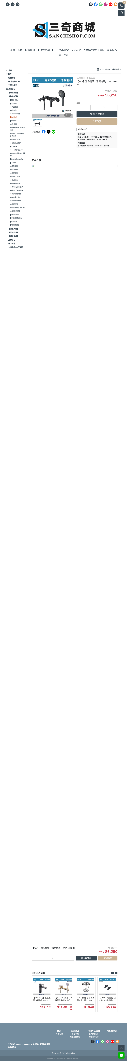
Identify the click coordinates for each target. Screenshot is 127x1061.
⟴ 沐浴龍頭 (14, 170)
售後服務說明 (94, 1037)
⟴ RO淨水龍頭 (15, 197)
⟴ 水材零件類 (15, 114)
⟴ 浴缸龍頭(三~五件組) (18, 208)
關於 (59, 1031)
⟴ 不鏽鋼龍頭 (15, 183)
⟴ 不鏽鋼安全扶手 (16, 150)
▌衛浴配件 (13, 121)
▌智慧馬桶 (13, 221)
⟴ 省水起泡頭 (15, 139)
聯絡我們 (59, 1034)
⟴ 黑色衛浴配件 (15, 143)
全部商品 (75, 1031)
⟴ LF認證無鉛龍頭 (16, 187)
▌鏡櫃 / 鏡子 (14, 100)
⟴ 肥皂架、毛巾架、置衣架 (18, 129)
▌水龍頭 (13, 163)
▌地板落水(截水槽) (16, 159)
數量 (78, 103)
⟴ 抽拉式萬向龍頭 (16, 190)
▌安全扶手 (13, 146)
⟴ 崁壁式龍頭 (15, 211)
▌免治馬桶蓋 (14, 214)
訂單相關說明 (75, 1037)
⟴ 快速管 (13, 110)
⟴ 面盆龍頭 (14, 166)
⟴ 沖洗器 (13, 124)
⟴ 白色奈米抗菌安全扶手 (18, 155)
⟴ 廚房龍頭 (14, 173)
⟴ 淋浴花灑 (14, 204)
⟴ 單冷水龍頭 (15, 176)
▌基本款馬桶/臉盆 (16, 218)
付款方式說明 (94, 1031)
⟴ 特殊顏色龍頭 (15, 194)
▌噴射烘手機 (14, 225)
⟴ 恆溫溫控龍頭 (15, 201)
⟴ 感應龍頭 (14, 180)
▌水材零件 (13, 103)
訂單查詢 (75, 1034)
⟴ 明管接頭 (14, 107)
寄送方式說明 (94, 1034)
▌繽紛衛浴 (13, 117)
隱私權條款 (112, 1031)
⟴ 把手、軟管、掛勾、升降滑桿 (18, 135)
